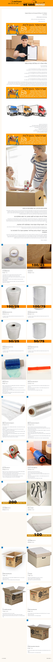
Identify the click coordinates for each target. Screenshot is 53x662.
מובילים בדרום (45, 14)
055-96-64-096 (13, 3)
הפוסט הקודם (49, 658)
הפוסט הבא (4, 658)
